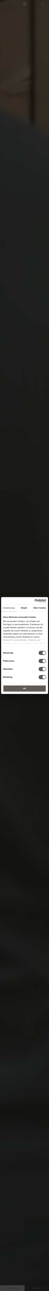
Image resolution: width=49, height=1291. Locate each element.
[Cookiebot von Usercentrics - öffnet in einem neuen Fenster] (35, 600)
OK (24, 688)
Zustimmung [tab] (9, 608)
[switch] (42, 661)
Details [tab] (24, 608)
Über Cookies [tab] (39, 608)
